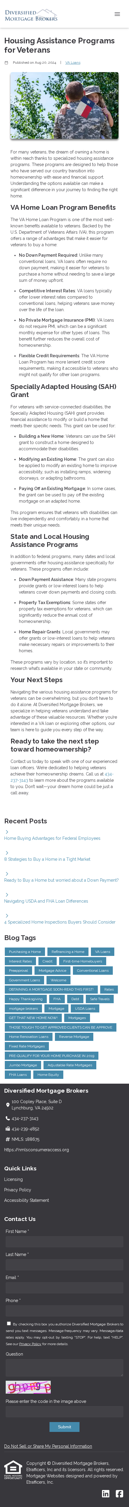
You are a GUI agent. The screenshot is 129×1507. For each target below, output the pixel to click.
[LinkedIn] (105, 1494)
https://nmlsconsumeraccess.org (36, 1149)
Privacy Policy (17, 1189)
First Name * (17, 1231)
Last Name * (17, 1254)
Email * (12, 1277)
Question (14, 1354)
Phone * (13, 1300)
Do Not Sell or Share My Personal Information (48, 1446)
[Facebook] (119, 1494)
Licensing (13, 1179)
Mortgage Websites (46, 1475)
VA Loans (72, 62)
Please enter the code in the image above (46, 1401)
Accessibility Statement (26, 1200)
